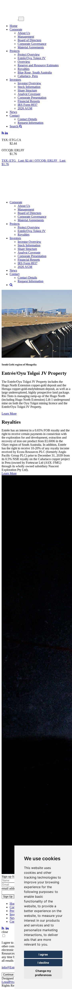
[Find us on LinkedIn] (6, 133)
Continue (8, 974)
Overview (24, 61)
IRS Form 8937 (27, 104)
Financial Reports (29, 101)
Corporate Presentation (32, 97)
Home (13, 26)
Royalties (23, 69)
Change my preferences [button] (43, 973)
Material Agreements (31, 47)
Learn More (9, 413)
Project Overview (29, 54)
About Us (24, 33)
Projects (15, 51)
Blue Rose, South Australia (35, 72)
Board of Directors (29, 40)
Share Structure (27, 90)
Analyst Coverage (29, 94)
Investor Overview (29, 83)
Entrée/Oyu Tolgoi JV (32, 58)
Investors (15, 79)
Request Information (30, 122)
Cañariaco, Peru (28, 76)
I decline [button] (43, 962)
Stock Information (29, 87)
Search (14, 126)
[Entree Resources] (10, 18)
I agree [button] (43, 954)
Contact (14, 115)
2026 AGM (25, 108)
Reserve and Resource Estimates (38, 65)
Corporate (16, 29)
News (13, 112)
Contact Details (27, 119)
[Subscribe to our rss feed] (3, 133)
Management (26, 36)
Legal (5, 982)
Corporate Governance (32, 43)
